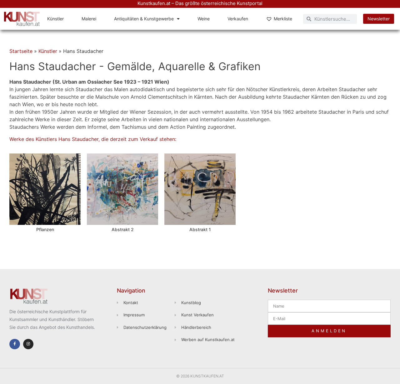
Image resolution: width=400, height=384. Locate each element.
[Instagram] (28, 344)
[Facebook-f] (14, 344)
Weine (204, 18)
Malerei (89, 18)
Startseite (20, 51)
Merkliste (283, 18)
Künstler (55, 18)
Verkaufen (238, 18)
